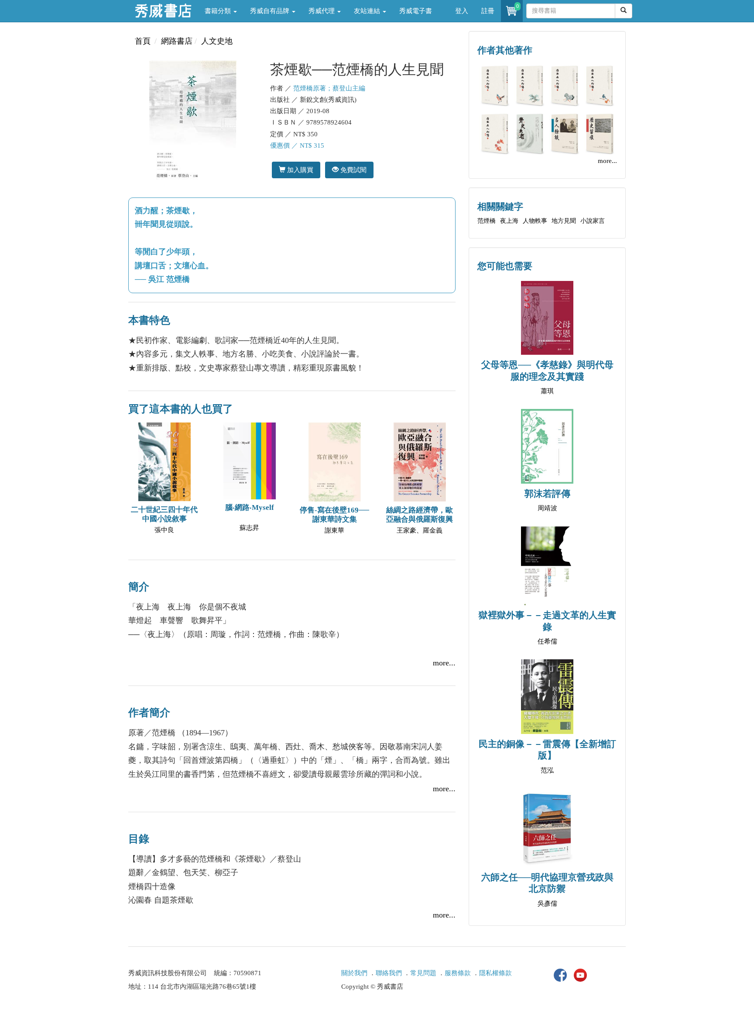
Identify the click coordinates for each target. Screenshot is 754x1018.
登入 (461, 10)
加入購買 (299, 169)
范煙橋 (486, 221)
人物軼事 (535, 221)
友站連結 (368, 10)
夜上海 (509, 221)
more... (444, 662)
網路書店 (176, 41)
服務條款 (458, 973)
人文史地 (217, 41)
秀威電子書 (415, 10)
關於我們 (354, 973)
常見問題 (423, 973)
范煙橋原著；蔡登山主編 (329, 88)
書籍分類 (219, 10)
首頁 (143, 41)
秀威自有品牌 (270, 10)
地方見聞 (564, 221)
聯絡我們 (389, 973)
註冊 (487, 10)
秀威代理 (322, 10)
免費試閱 (353, 169)
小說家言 (592, 221)
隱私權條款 (495, 973)
